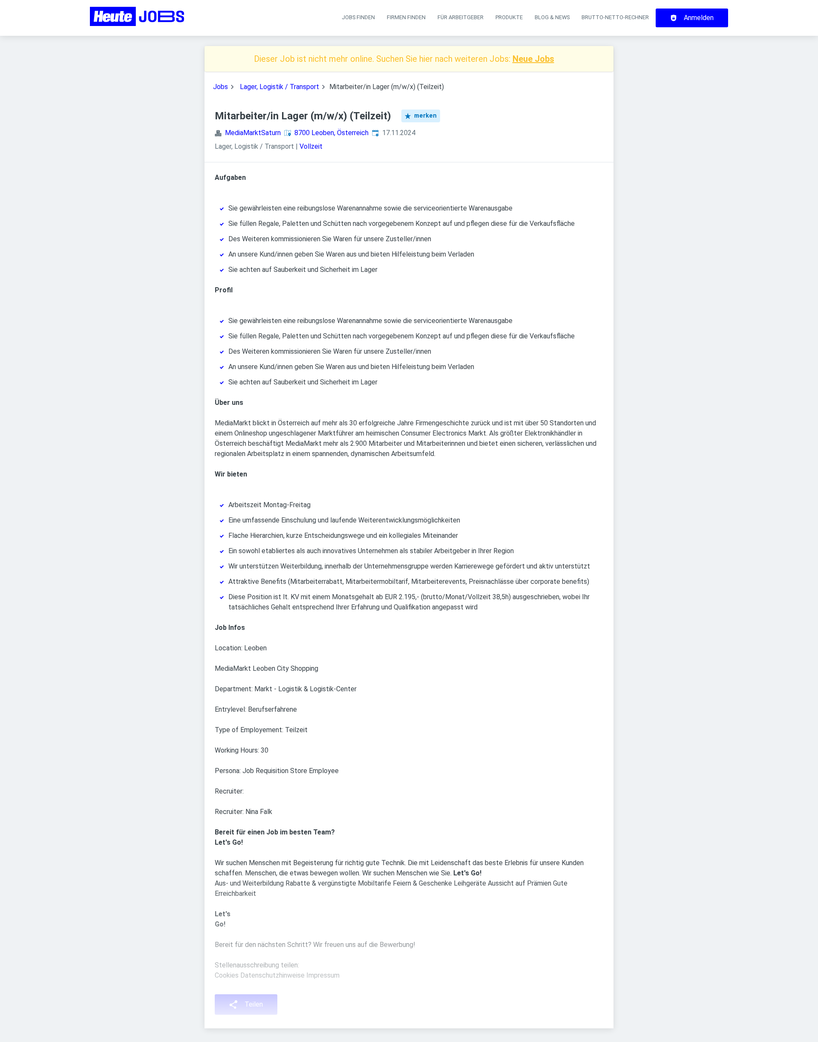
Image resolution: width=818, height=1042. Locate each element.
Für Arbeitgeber (461, 17)
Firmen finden (406, 17)
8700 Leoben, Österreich (331, 133)
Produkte (509, 17)
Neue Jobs (533, 59)
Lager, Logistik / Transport (279, 87)
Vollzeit (311, 146)
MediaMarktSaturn (253, 133)
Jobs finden (358, 17)
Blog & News (552, 17)
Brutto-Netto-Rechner (615, 17)
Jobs (220, 87)
